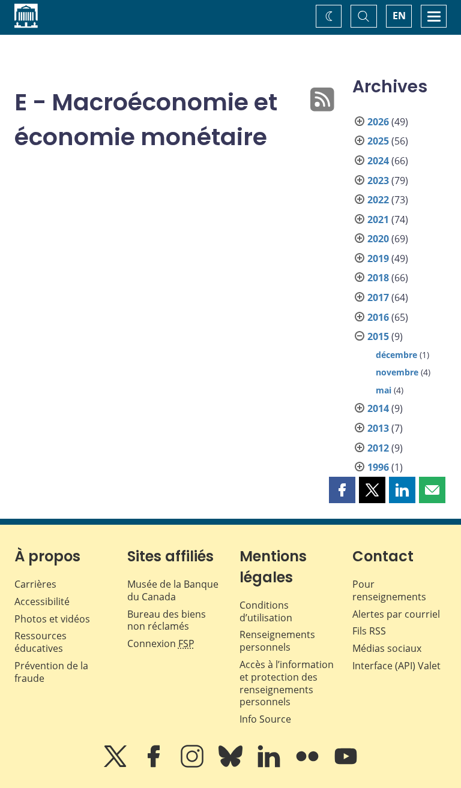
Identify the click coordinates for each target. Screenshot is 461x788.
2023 (378, 180)
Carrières (35, 584)
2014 (378, 408)
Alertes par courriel (396, 614)
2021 (378, 219)
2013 (378, 428)
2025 (378, 141)
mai (383, 390)
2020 (378, 238)
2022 (378, 199)
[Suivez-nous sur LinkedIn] (270, 764)
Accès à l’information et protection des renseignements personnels (287, 683)
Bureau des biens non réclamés (166, 620)
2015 (378, 336)
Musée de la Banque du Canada (172, 590)
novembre (397, 372)
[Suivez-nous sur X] (116, 764)
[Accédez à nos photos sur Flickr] (308, 764)
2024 (378, 160)
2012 (378, 448)
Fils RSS (369, 630)
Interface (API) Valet (396, 665)
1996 (378, 467)
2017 (378, 297)
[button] (342, 490)
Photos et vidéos (52, 618)
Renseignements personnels (277, 641)
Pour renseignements (389, 590)
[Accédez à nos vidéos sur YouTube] (346, 764)
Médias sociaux (386, 648)
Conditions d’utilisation (266, 611)
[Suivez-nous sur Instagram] (193, 764)
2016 (378, 317)
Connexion (160, 643)
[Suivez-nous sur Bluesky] (231, 764)
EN (399, 15)
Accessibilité (42, 601)
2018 (378, 277)
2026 (378, 121)
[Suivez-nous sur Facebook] (155, 764)
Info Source (265, 719)
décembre (396, 354)
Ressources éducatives (40, 642)
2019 (378, 258)
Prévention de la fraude (51, 672)
